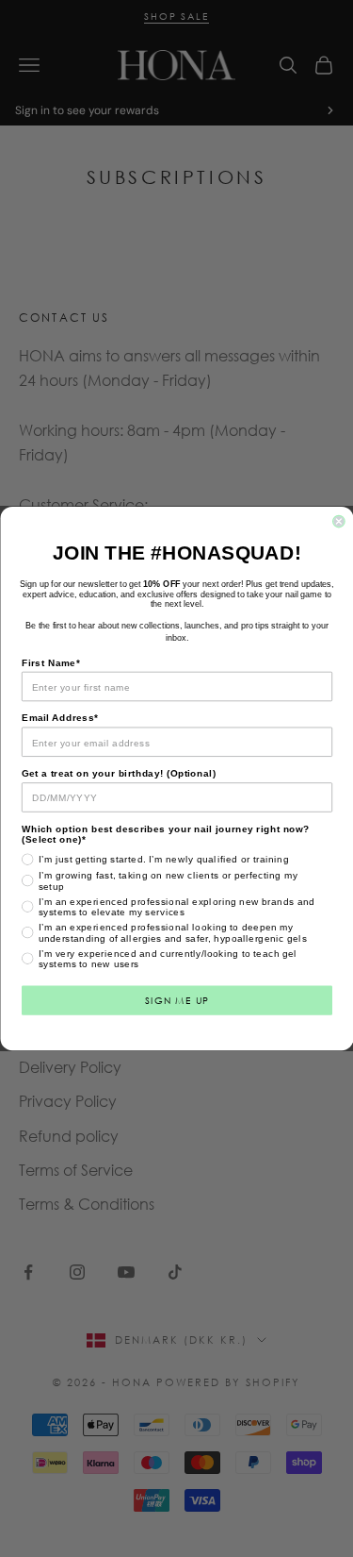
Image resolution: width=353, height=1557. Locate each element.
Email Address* (60, 718)
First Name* (51, 663)
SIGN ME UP (176, 1000)
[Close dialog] (338, 521)
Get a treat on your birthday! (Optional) (119, 773)
